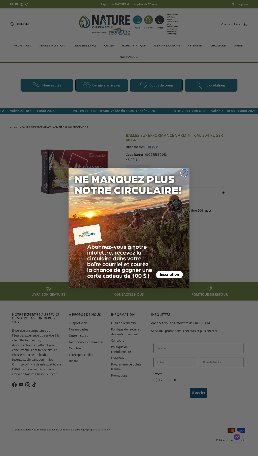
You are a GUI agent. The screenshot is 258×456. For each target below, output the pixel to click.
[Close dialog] (184, 172)
